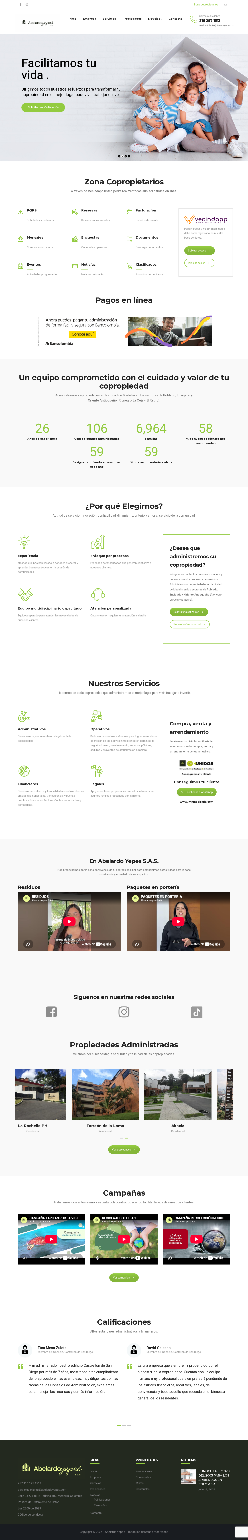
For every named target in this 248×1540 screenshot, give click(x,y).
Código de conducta (30, 1514)
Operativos (99, 729)
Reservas (89, 210)
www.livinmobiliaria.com (196, 801)
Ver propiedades (121, 1149)
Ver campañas (121, 1277)
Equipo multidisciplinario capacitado (50, 608)
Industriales (143, 1489)
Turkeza (124, 1126)
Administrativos (32, 729)
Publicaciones (102, 1499)
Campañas (100, 1505)
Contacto (175, 18)
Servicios (109, 18)
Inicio (72, 18)
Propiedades (132, 18)
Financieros (28, 784)
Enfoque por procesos (109, 556)
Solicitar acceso (197, 250)
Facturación (146, 210)
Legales (97, 784)
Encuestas (90, 237)
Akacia (51, 1126)
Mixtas (140, 1483)
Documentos (147, 237)
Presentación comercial (187, 624)
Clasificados (146, 265)
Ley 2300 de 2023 (29, 1508)
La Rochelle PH (196, 1126)
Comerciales (143, 1477)
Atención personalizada (110, 608)
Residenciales (144, 1471)
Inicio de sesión (196, 262)
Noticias (154, 18)
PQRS (32, 210)
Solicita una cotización (186, 611)
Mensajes (35, 237)
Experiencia (28, 556)
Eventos (34, 265)
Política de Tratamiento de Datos (38, 1502)
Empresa (89, 18)
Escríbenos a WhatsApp (199, 792)
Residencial (51, 1131)
